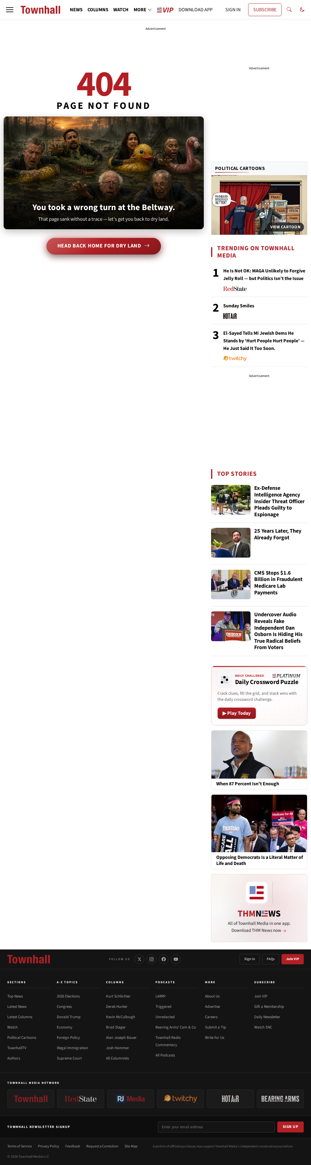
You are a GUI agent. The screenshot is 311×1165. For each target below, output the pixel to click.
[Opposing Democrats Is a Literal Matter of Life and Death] (259, 823)
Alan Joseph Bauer (121, 1037)
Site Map (131, 1146)
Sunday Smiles (238, 305)
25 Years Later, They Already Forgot (277, 534)
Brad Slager (116, 1027)
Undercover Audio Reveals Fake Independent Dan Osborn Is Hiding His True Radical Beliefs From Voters (278, 631)
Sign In (249, 959)
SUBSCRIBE (264, 9)
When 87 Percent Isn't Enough (247, 784)
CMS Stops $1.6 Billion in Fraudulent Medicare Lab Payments (278, 583)
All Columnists (117, 1058)
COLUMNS (97, 9)
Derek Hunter (117, 1006)
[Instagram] (151, 959)
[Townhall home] (28, 959)
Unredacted (165, 1017)
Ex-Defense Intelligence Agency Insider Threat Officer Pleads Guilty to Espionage (279, 501)
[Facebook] (164, 959)
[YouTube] (176, 959)
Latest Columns (19, 1017)
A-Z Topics (67, 982)
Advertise (212, 1006)
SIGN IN (233, 9)
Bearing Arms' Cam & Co (176, 1027)
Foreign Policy (68, 1037)
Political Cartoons (240, 168)
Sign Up (291, 1126)
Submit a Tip (215, 1027)
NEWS (76, 9)
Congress (64, 1006)
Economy (64, 1027)
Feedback (72, 1146)
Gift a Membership (269, 1006)
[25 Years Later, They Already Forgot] (231, 543)
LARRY (161, 996)
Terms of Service (19, 1146)
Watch (12, 1027)
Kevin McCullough (120, 1017)
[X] (139, 959)
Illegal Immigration (72, 1048)
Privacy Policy (48, 1146)
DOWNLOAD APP (196, 9)
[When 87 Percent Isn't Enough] (259, 754)
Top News (15, 996)
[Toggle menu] (10, 10)
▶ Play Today (237, 713)
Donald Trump (68, 1017)
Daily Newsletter (267, 1017)
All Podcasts (165, 1055)
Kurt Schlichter (118, 996)
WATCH (120, 9)
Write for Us (214, 1037)
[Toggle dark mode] (302, 9)
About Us (212, 996)
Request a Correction (102, 1146)
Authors (13, 1058)
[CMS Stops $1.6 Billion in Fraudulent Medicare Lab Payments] (231, 585)
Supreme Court (69, 1058)
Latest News (16, 1006)
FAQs (271, 959)
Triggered (163, 1006)
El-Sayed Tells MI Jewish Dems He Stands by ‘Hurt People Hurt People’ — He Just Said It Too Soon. (264, 341)
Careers (211, 1017)
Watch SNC (263, 1027)
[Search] (289, 9)
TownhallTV (16, 1048)
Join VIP (292, 959)
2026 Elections (68, 996)
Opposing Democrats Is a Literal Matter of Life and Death (259, 860)
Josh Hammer (117, 1048)
